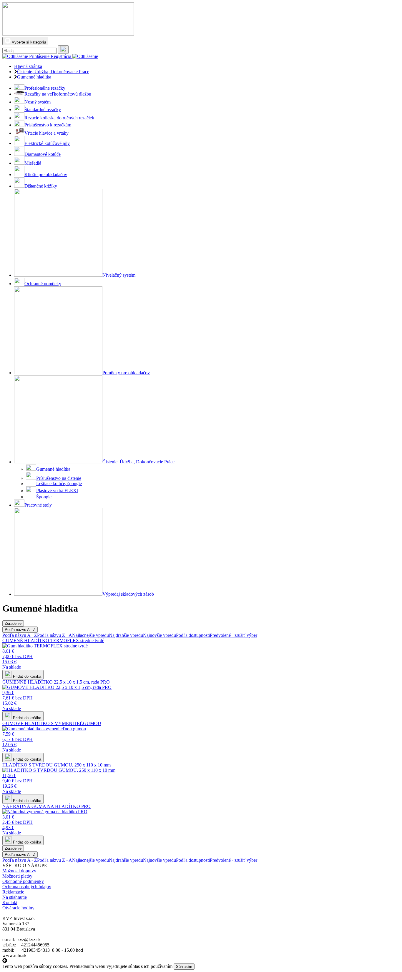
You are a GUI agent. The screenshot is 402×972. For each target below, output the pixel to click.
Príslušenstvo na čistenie (58, 478)
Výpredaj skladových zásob (128, 594)
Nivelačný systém (118, 275)
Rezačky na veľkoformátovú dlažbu (57, 93)
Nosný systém (37, 101)
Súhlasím (184, 966)
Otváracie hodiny (18, 907)
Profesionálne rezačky (44, 88)
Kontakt (9, 902)
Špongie (44, 496)
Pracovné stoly (38, 504)
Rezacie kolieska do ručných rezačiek (59, 117)
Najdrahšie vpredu (126, 635)
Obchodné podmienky (23, 881)
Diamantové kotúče (42, 154)
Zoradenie (13, 623)
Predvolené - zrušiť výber (233, 635)
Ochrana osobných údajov (26, 886)
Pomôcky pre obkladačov (126, 372)
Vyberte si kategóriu (28, 42)
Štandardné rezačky (42, 109)
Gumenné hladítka (53, 469)
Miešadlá (32, 163)
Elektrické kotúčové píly (47, 143)
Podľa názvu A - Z (20, 629)
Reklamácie (13, 891)
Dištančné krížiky (40, 185)
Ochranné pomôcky (42, 283)
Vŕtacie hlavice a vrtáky (46, 133)
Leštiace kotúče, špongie (59, 483)
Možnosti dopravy (19, 870)
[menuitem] (207, 87)
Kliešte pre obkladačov (45, 174)
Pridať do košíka (26, 676)
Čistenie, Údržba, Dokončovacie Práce (138, 461)
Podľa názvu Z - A (54, 635)
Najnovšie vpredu (159, 635)
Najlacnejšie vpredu (90, 635)
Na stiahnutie (14, 897)
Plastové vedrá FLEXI (57, 490)
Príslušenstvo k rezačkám (47, 124)
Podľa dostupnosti (193, 635)
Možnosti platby (17, 876)
